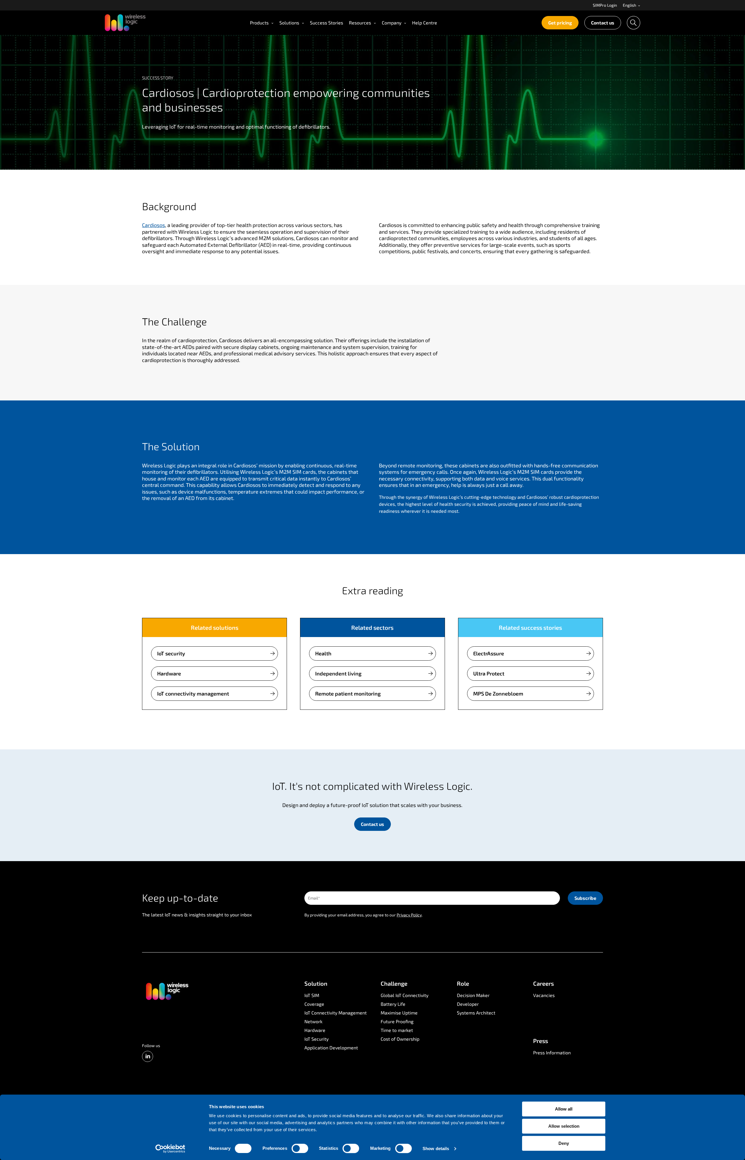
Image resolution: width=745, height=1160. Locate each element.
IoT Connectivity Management (335, 1012)
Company (391, 22)
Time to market (397, 1030)
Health (323, 653)
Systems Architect (476, 1012)
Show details (436, 1148)
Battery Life (393, 1004)
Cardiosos (153, 225)
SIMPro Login (605, 5)
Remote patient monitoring (348, 693)
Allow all (563, 1108)
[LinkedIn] (147, 1056)
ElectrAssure (488, 653)
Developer (468, 1004)
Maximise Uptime (399, 1012)
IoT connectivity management (193, 693)
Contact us (602, 22)
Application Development (331, 1047)
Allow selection (563, 1126)
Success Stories (326, 22)
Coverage (314, 1004)
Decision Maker (473, 995)
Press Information (552, 1052)
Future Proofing (397, 1021)
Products (259, 22)
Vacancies (544, 995)
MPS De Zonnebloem (498, 693)
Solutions (289, 22)
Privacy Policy (409, 914)
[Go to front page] (166, 991)
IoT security (171, 653)
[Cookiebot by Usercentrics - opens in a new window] (170, 1148)
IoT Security (316, 1039)
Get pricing (560, 22)
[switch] (300, 1148)
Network (313, 1021)
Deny (563, 1143)
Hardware (169, 673)
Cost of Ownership (400, 1039)
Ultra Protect (488, 673)
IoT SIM (311, 995)
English (630, 5)
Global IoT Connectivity (404, 995)
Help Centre (424, 22)
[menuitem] (605, 5)
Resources (360, 22)
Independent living (338, 673)
